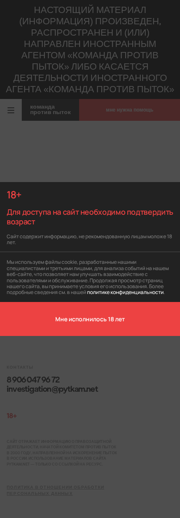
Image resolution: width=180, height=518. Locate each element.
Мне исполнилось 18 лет (90, 319)
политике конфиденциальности (125, 291)
